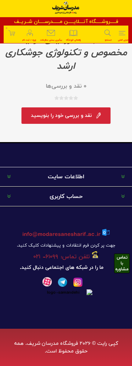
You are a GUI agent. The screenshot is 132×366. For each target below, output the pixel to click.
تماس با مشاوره (122, 263)
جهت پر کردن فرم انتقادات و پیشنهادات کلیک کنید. (65, 245)
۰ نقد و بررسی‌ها (66, 86)
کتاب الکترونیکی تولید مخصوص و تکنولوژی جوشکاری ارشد (66, 53)
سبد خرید (6, 28)
